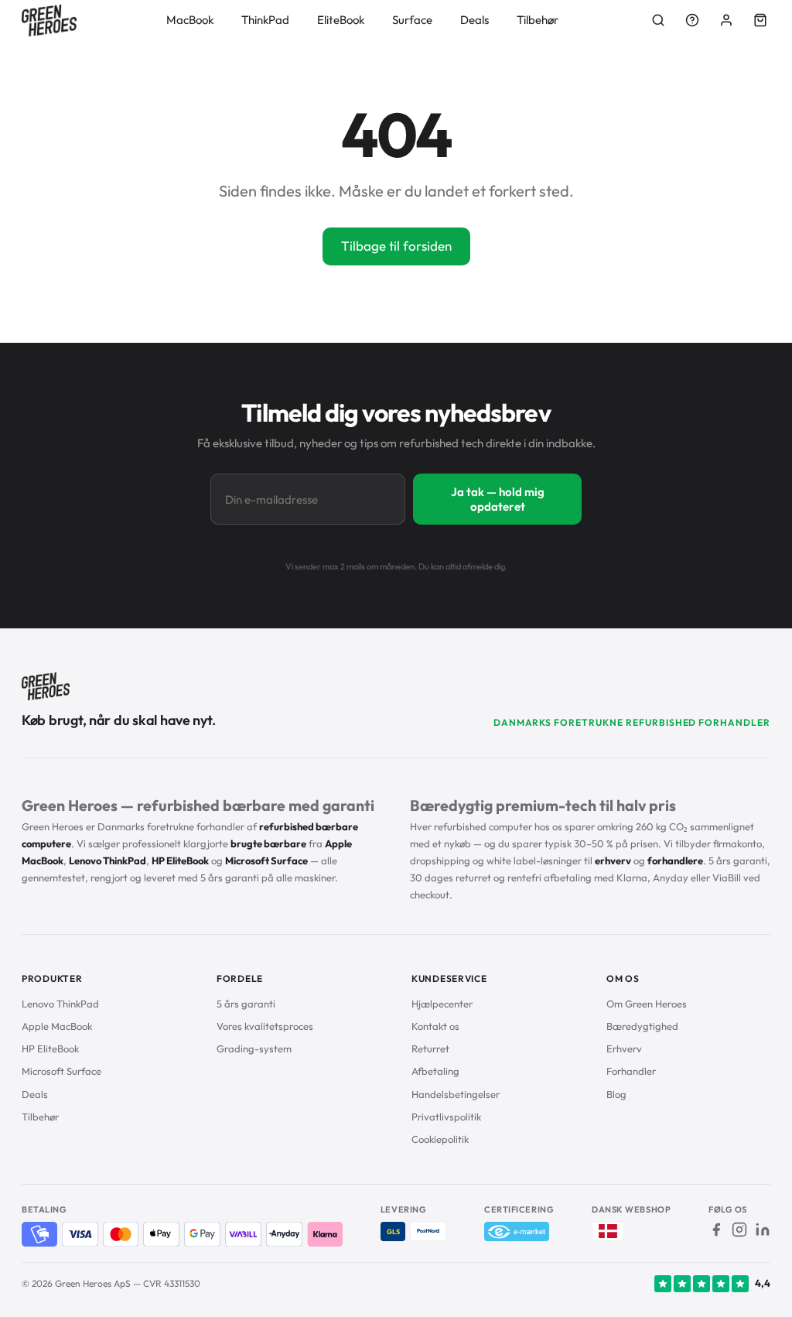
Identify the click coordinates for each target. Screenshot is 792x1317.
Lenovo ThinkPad (60, 1003)
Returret (430, 1048)
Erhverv (624, 1048)
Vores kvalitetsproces (265, 1026)
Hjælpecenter (442, 1003)
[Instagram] (739, 1229)
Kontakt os (435, 1026)
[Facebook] (716, 1229)
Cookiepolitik (440, 1139)
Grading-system (254, 1048)
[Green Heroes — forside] (49, 20)
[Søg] (658, 20)
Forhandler (631, 1071)
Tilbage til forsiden (396, 246)
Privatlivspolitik (446, 1116)
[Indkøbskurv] (760, 20)
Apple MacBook (57, 1026)
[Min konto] (726, 20)
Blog (616, 1094)
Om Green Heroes (646, 1003)
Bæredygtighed (642, 1026)
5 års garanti (246, 1003)
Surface (412, 19)
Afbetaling (435, 1071)
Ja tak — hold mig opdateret (497, 499)
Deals (474, 19)
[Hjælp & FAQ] (692, 20)
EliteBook (340, 19)
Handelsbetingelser (455, 1094)
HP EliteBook (50, 1048)
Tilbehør (537, 19)
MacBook (189, 19)
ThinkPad (265, 19)
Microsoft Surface (61, 1071)
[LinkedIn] (762, 1229)
